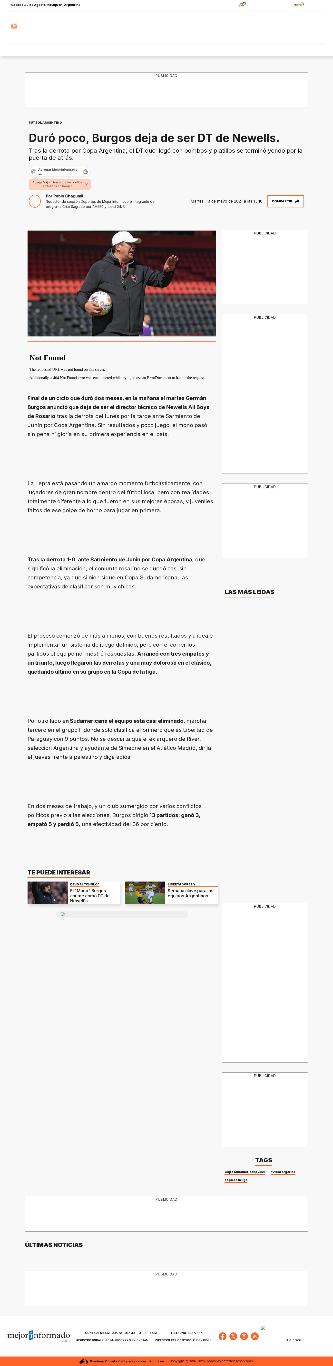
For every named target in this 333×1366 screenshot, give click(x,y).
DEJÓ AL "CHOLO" (84, 884)
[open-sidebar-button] (14, 26)
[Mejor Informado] (166, 26)
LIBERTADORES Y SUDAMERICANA (182, 884)
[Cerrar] (86, 184)
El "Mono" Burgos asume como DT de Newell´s (90, 895)
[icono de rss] (318, 26)
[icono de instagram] (307, 26)
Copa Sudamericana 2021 (245, 1172)
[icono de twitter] (297, 26)
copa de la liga (236, 1180)
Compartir (282, 201)
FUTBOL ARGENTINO (45, 122)
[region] (166, 90)
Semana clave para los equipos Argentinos (191, 893)
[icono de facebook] (286, 26)
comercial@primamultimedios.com (121, 1333)
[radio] (227, 5)
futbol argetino (283, 1172)
